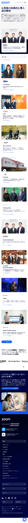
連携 (4, 454)
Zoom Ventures (6, 475)
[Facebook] (12, 498)
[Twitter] (6, 498)
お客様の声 (5, 447)
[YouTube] (9, 498)
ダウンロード (6, 484)
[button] (25, 520)
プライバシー (6, 506)
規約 (2, 506)
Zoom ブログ (6, 444)
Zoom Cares (5, 466)
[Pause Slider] (23, 366)
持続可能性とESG (7, 463)
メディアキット (6, 468)
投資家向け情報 (6, 459)
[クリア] (25, 57)
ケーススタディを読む (8, 50)
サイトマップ (10, 510)
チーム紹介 (5, 449)
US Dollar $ (18, 501)
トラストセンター (12, 506)
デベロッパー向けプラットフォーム (11, 471)
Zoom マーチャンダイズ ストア (10, 478)
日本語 (4, 501)
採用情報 (5, 452)
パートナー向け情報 (7, 456)
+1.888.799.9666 (14, 424)
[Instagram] (15, 498)
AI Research (5, 473)
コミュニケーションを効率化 (10, 388)
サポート (5, 493)
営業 (4, 488)
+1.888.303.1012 (14, 425)
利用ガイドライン (18, 506)
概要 (4, 441)
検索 (5, 57)
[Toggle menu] (25, 2)
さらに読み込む (7, 342)
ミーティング (18, 2)
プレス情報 (5, 461)
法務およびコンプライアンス (6, 508)
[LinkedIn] (3, 498)
